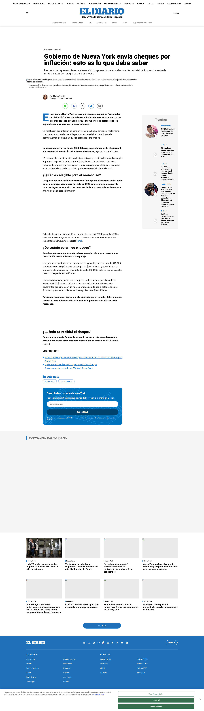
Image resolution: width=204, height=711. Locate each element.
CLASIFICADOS (105, 659)
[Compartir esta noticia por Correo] (91, 106)
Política (81, 3)
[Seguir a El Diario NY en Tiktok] (103, 642)
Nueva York (39, 3)
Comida (160, 3)
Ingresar (176, 13)
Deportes (129, 3)
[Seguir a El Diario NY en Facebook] (84, 642)
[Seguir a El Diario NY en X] (89, 642)
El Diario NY (48, 49)
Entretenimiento (112, 3)
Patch (79, 241)
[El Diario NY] (102, 13)
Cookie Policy (98, 694)
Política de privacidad (87, 418)
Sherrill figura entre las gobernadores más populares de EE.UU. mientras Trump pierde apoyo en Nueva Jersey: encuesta (43, 608)
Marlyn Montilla (59, 96)
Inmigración (95, 3)
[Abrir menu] (27, 13)
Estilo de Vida (174, 3)
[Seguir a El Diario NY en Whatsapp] (122, 642)
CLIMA (102, 668)
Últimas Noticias (21, 3)
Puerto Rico (101, 23)
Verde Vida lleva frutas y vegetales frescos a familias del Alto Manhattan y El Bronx (81, 567)
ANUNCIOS (141, 673)
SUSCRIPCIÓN (142, 664)
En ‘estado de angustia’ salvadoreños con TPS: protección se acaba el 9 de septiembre (118, 568)
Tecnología (30, 682)
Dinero (140, 3)
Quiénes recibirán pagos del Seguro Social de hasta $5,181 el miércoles (167, 219)
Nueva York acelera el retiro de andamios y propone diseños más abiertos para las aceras (159, 567)
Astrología (166, 126)
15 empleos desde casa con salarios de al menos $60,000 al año (167, 152)
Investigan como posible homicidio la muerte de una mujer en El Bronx (159, 607)
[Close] (200, 699)
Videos (188, 3)
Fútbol (125, 23)
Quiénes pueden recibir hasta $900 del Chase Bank (69, 368)
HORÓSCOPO (142, 668)
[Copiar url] (100, 106)
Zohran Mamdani (59, 23)
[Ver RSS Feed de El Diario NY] (127, 642)
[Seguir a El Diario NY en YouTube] (98, 642)
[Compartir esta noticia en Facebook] (74, 106)
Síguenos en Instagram (142, 23)
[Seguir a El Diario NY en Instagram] (93, 642)
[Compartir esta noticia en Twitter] (82, 106)
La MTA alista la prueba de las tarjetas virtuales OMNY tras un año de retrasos (42, 567)
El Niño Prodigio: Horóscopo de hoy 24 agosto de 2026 (168, 132)
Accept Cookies (156, 706)
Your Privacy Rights (156, 694)
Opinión (66, 682)
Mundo (70, 3)
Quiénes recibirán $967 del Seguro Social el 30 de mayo (71, 364)
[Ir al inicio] (35, 642)
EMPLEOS (104, 664)
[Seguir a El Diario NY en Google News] (108, 642)
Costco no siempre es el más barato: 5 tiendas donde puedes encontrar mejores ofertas (167, 173)
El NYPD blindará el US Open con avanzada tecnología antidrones (82, 605)
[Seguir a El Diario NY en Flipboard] (112, 642)
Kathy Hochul (66, 381)
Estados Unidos (55, 3)
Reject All (156, 700)
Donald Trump (77, 23)
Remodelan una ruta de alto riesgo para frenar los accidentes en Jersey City (121, 607)
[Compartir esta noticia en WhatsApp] (65, 106)
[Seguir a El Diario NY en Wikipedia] (117, 642)
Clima (114, 23)
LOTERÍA (103, 673)
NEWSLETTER (142, 659)
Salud (150, 3)
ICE (90, 23)
